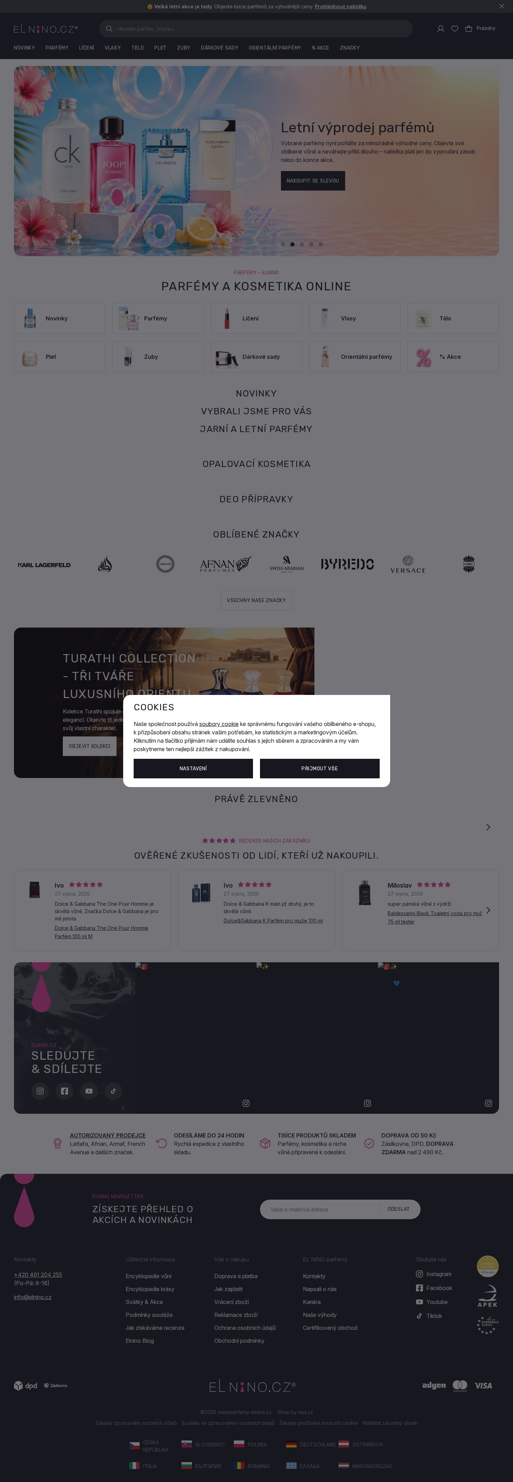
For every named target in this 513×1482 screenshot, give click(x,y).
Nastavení (193, 769)
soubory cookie (219, 723)
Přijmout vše (320, 769)
